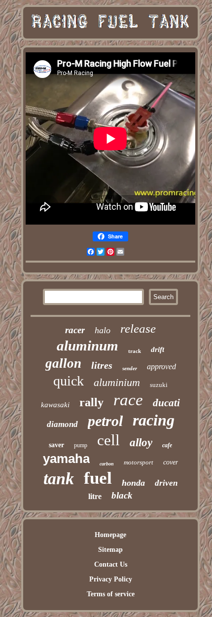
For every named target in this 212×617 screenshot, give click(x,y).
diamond (62, 424)
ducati (166, 403)
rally (91, 402)
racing (154, 420)
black (122, 495)
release (138, 328)
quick (68, 380)
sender (129, 368)
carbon (107, 463)
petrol (105, 421)
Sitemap (110, 549)
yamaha (66, 458)
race (128, 400)
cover (170, 462)
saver (56, 445)
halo (102, 330)
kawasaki (55, 405)
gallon (63, 363)
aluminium (117, 382)
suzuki (159, 384)
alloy (141, 442)
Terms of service (111, 594)
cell (108, 440)
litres (101, 365)
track (134, 351)
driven (166, 483)
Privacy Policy (110, 579)
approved (161, 366)
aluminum (87, 345)
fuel (98, 478)
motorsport (138, 462)
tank (58, 478)
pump (80, 445)
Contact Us (110, 564)
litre (95, 496)
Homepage (110, 535)
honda (133, 483)
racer (75, 330)
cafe (167, 445)
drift (157, 349)
